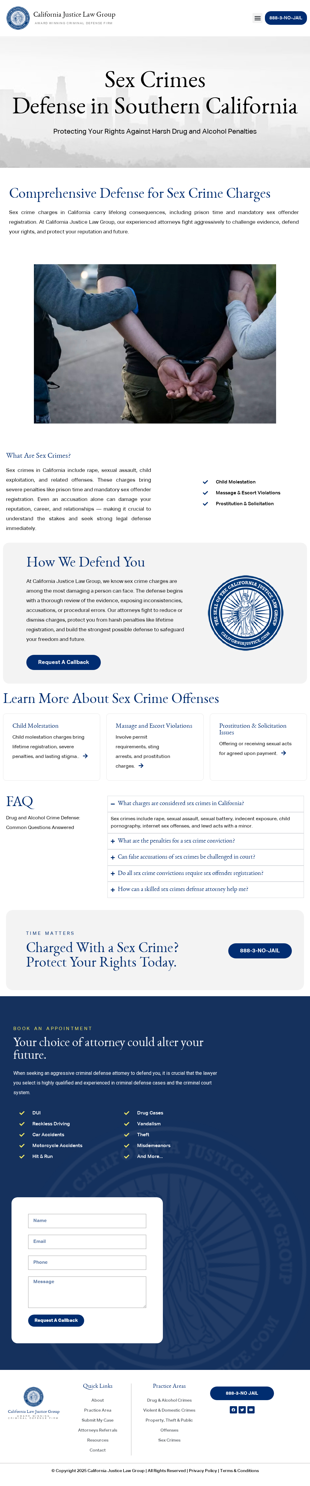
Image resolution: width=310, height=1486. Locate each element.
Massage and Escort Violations (154, 726)
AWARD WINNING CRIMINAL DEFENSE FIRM (74, 23)
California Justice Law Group (74, 15)
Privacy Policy (203, 1471)
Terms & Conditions (239, 1471)
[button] (257, 18)
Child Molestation (35, 726)
